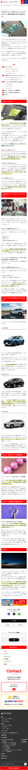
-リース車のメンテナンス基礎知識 (9, 744)
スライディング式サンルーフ (12, 71)
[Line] (19, 614)
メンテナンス (7, 661)
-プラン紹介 (4, 720)
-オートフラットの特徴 (6, 718)
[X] (14, 614)
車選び (5, 664)
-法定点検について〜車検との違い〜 (9, 742)
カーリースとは (4, 730)
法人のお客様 (24, 739)
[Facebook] (8, 614)
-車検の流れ (4, 741)
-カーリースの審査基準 (6, 751)
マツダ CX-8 (8, 88)
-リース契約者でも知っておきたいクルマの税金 (11, 750)
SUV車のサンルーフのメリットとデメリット (14, 75)
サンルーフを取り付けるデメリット (14, 79)
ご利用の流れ (4, 735)
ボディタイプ (7, 656)
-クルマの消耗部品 (6, 747)
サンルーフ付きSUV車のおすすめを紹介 (13, 82)
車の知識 (6, 659)
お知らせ (3, 753)
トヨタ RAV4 (8, 84)
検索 (14, 640)
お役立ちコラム (9, 5)
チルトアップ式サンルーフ (12, 69)
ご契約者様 (23, 741)
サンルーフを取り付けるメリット (13, 77)
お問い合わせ (4, 758)
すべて (5, 651)
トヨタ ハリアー (9, 86)
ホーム (2, 5)
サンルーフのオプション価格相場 (12, 90)
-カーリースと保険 (6, 748)
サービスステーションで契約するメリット (9, 732)
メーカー (6, 654)
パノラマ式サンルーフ (11, 73)
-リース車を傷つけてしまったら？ (9, 745)
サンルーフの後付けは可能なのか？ (12, 92)
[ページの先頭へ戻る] (25, 764)
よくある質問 (4, 737)
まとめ (5, 94)
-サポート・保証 (5, 721)
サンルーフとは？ (8, 67)
